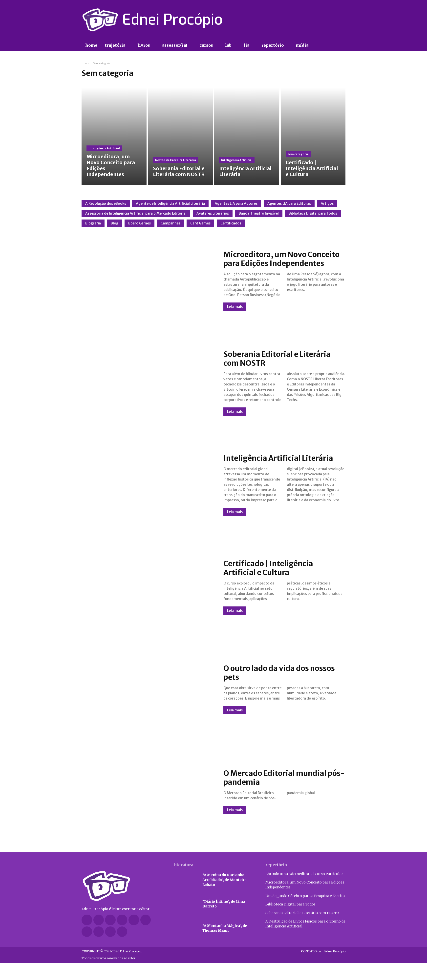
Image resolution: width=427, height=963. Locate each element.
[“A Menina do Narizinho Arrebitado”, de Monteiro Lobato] (185, 880)
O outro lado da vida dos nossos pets (279, 672)
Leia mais (235, 306)
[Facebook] (307, 20)
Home (85, 63)
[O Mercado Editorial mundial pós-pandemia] (148, 791)
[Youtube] (342, 20)
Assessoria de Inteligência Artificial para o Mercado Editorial (136, 213)
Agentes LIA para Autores (236, 203)
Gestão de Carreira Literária (175, 160)
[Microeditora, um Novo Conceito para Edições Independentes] (114, 136)
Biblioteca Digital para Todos (313, 213)
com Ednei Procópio (323, 951)
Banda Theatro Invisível (259, 213)
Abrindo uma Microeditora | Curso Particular (304, 874)
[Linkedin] (122, 920)
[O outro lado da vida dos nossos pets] (148, 689)
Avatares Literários (212, 213)
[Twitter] (333, 20)
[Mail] (133, 920)
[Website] (98, 931)
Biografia (93, 223)
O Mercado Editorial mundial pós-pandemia (284, 777)
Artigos (327, 203)
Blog (114, 223)
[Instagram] (316, 20)
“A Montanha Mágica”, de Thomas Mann (224, 928)
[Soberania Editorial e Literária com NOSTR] (180, 136)
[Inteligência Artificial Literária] (246, 136)
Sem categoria (298, 154)
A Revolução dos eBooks (105, 203)
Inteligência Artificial (104, 148)
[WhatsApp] (110, 931)
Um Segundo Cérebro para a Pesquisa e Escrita (305, 896)
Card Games (200, 223)
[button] (322, 45)
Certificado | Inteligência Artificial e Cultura (268, 568)
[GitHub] (98, 920)
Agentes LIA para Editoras (289, 203)
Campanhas (170, 223)
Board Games (139, 223)
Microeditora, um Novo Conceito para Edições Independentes (281, 259)
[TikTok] (325, 20)
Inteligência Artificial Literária (278, 458)
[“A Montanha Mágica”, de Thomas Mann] (185, 928)
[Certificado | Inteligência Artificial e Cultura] (313, 136)
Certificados (230, 223)
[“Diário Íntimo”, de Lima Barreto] (185, 904)
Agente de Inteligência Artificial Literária (170, 203)
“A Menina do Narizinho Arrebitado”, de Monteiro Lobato (224, 880)
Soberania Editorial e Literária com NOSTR (277, 358)
